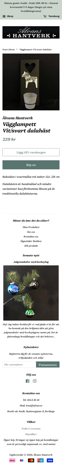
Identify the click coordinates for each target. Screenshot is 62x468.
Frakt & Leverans (31, 428)
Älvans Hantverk (43, 454)
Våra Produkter (31, 227)
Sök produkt (31, 245)
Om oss (31, 231)
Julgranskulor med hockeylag (31, 261)
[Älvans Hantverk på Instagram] (34, 381)
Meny (9, 16)
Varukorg (54, 16)
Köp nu (31, 165)
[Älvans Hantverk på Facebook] (27, 381)
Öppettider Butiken (31, 241)
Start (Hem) (8, 49)
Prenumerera (48, 365)
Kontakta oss (31, 236)
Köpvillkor (31, 434)
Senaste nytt (31, 255)
